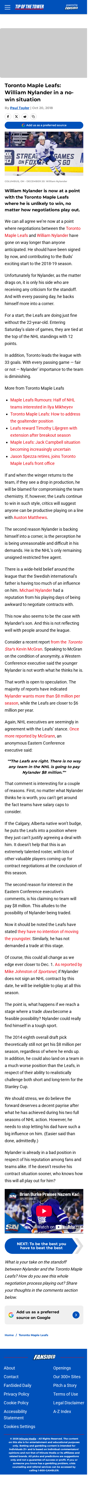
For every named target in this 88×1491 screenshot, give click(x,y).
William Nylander (52, 235)
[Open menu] (7, 7)
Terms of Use (65, 1394)
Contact (11, 1376)
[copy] (33, 116)
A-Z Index (62, 1411)
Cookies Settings (19, 1426)
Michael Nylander (35, 590)
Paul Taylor (19, 108)
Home (9, 1335)
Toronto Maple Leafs (33, 1335)
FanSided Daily (17, 1385)
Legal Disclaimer (68, 1402)
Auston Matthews (30, 517)
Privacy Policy (16, 1394)
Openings (62, 1367)
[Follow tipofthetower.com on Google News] (76, 1314)
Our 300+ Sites (66, 1376)
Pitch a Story (65, 1385)
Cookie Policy (16, 1402)
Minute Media (27, 1438)
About (9, 1367)
